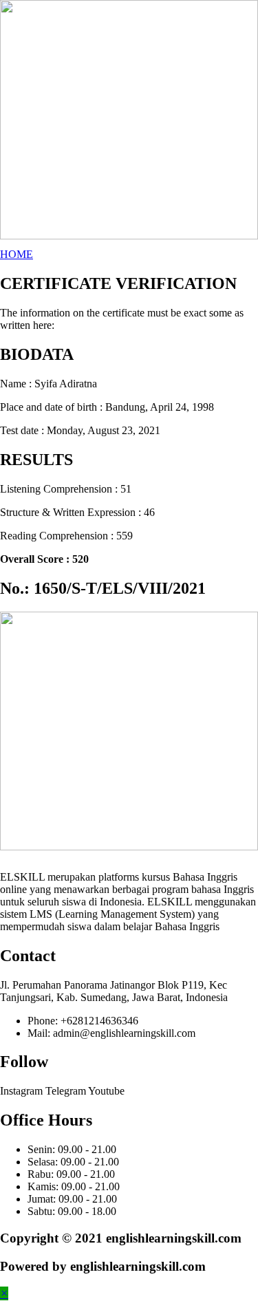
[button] (16, 254)
